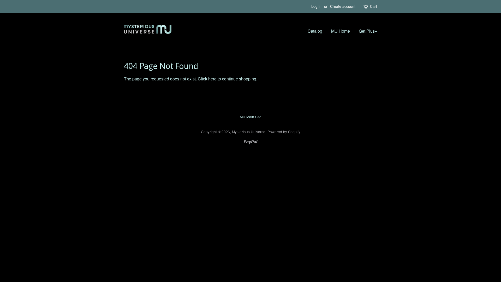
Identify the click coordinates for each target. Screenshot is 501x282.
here (212, 79)
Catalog (315, 31)
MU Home (340, 31)
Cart (373, 6)
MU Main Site (250, 116)
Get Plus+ (368, 31)
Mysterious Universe (248, 131)
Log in (316, 6)
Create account (342, 6)
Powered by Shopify (283, 131)
